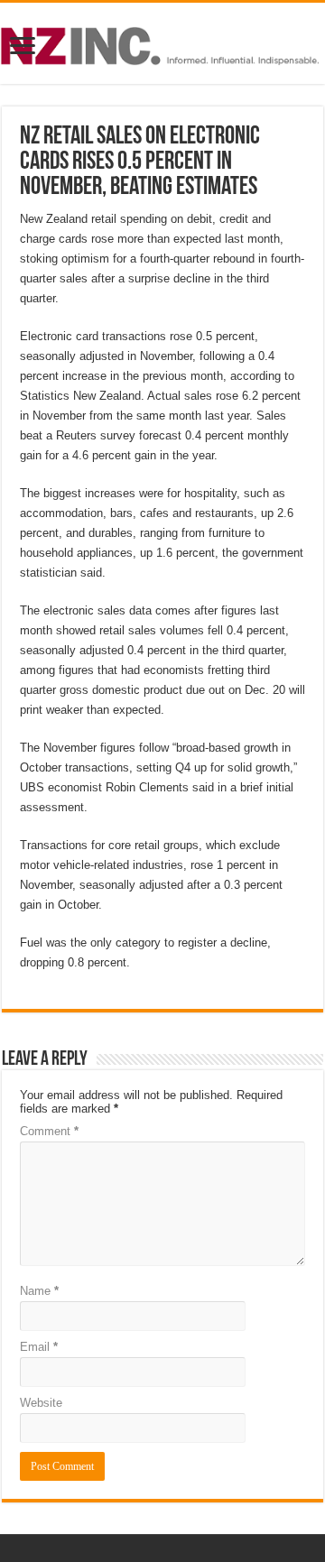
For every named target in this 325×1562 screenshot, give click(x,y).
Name (39, 1291)
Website (41, 1402)
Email (39, 1347)
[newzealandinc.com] (162, 42)
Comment (49, 1131)
